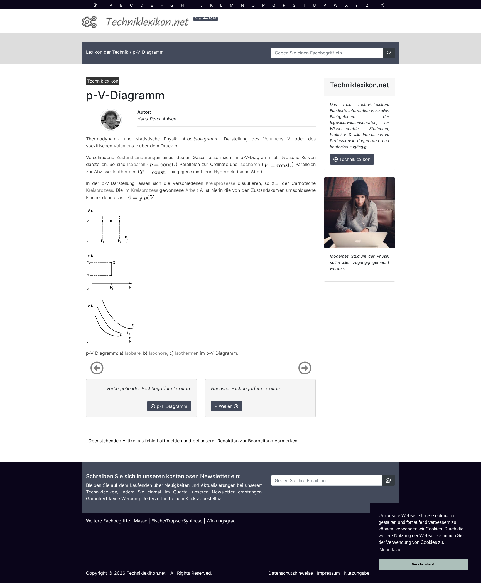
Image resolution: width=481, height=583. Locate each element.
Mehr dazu (389, 549)
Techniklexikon (354, 159)
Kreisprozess (99, 190)
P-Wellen (224, 406)
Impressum (328, 573)
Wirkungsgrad (221, 521)
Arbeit (191, 190)
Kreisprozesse (220, 183)
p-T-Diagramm (171, 406)
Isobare (135, 164)
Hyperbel (223, 171)
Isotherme (123, 171)
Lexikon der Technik (107, 52)
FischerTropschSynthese (176, 521)
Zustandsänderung (135, 157)
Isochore (158, 353)
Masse (140, 521)
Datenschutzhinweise (290, 573)
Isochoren (249, 164)
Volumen (272, 139)
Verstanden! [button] (423, 564)
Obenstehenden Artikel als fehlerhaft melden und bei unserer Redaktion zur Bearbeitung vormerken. (193, 440)
